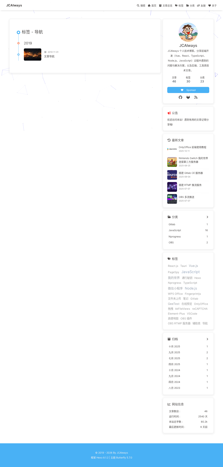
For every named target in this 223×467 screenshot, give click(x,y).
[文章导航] (32, 54)
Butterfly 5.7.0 (124, 457)
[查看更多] (207, 217)
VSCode (192, 313)
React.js (173, 266)
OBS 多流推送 (186, 196)
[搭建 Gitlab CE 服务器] (172, 175)
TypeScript (190, 282)
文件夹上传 (174, 298)
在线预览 (187, 304)
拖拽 (170, 308)
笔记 (185, 298)
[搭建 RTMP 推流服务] (172, 187)
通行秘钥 (187, 278)
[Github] (180, 97)
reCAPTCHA (199, 308)
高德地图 (173, 318)
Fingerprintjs (193, 293)
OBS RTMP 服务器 (179, 323)
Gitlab (194, 298)
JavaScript (190, 272)
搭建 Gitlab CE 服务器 (191, 172)
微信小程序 (175, 288)
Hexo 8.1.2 (102, 457)
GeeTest (173, 304)
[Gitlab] (188, 97)
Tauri (183, 266)
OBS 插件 (186, 318)
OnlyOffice (201, 304)
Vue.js (193, 266)
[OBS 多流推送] (172, 199)
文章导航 (49, 56)
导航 (205, 323)
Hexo (197, 278)
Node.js (191, 288)
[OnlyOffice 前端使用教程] (172, 149)
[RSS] (196, 97)
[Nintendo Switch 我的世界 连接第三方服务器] (172, 162)
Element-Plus (176, 313)
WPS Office (175, 293)
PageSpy (173, 272)
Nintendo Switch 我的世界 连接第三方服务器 (193, 160)
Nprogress (174, 282)
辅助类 (196, 323)
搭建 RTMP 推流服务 (190, 184)
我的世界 (174, 278)
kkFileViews (182, 308)
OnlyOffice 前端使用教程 (192, 147)
